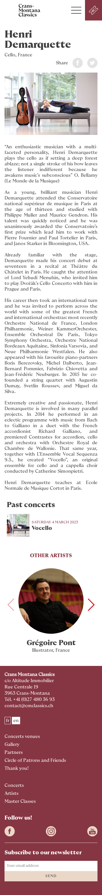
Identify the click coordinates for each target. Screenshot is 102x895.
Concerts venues (22, 736)
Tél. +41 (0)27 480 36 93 (30, 699)
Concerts (14, 785)
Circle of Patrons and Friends (35, 760)
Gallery (12, 744)
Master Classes (20, 801)
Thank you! (17, 768)
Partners (14, 752)
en (16, 720)
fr (7, 720)
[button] (76, 10)
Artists (11, 793)
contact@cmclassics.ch (29, 705)
